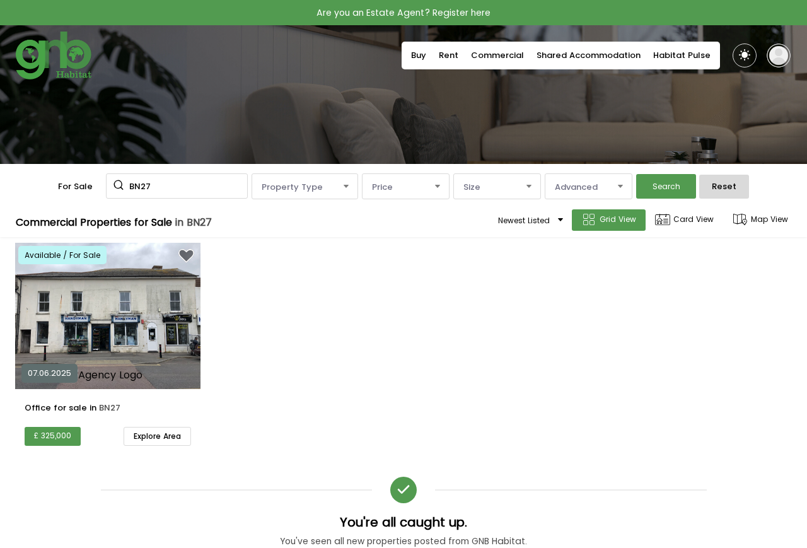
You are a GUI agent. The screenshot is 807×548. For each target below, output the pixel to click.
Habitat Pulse (682, 55)
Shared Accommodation (589, 55)
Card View (693, 219)
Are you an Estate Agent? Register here (403, 12)
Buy (418, 55)
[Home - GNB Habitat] (53, 55)
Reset (724, 186)
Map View (769, 219)
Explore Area (157, 436)
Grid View (618, 219)
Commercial (497, 55)
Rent (448, 55)
